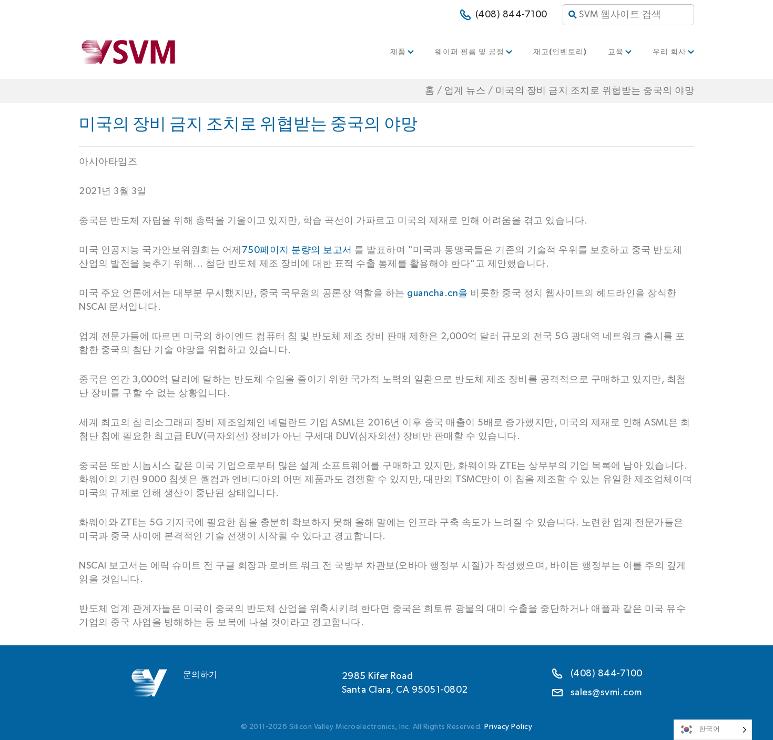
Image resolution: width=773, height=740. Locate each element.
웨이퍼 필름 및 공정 (469, 52)
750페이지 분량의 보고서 (297, 250)
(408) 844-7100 (511, 14)
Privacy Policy (508, 727)
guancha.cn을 (437, 293)
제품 (398, 52)
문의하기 (200, 675)
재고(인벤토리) (560, 52)
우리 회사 (669, 52)
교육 (616, 52)
